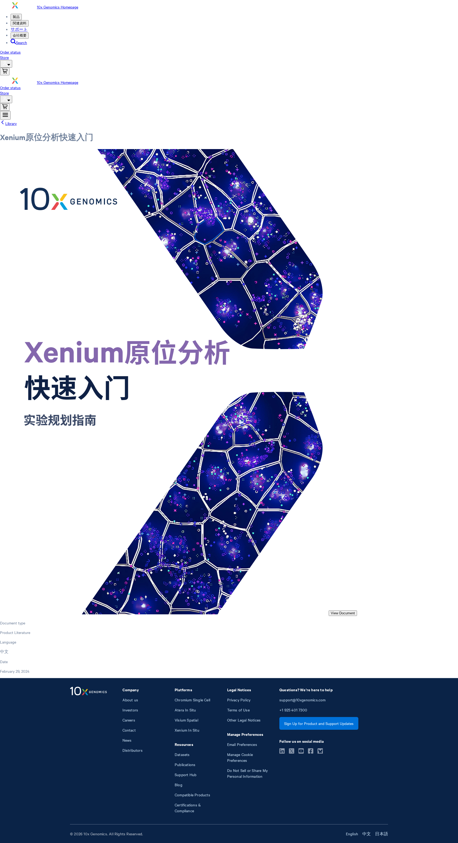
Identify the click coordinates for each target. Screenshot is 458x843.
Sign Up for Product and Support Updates (319, 723)
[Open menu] (5, 115)
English (352, 833)
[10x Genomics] (88, 750)
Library (11, 123)
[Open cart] (5, 71)
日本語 (381, 833)
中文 (366, 833)
